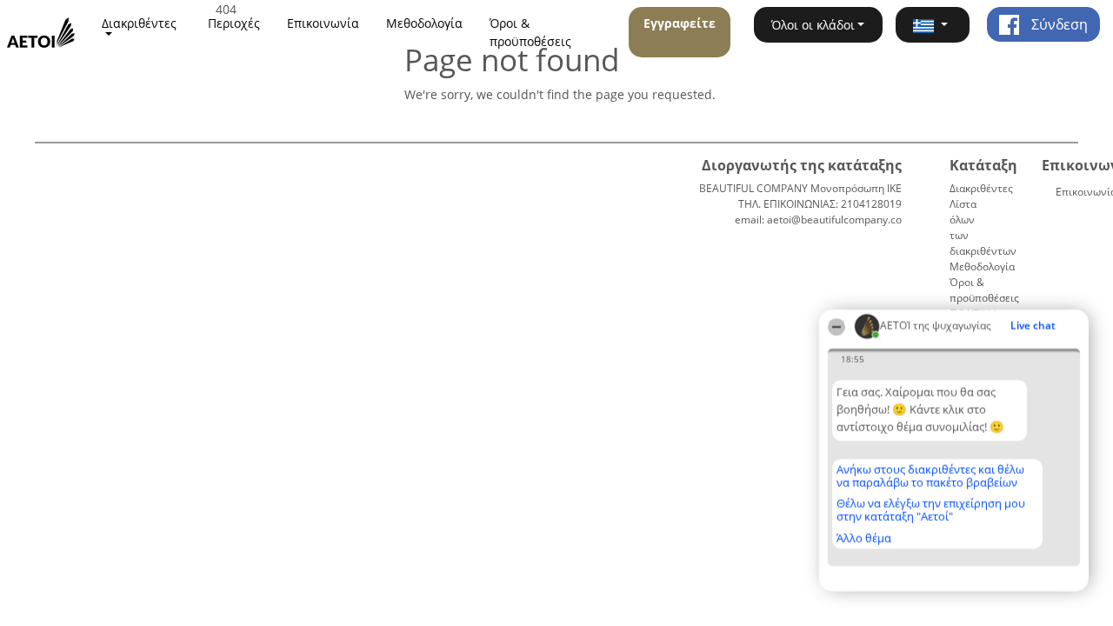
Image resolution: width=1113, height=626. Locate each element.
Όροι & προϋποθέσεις (530, 32)
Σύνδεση (1058, 24)
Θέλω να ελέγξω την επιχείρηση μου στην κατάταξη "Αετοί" (930, 510)
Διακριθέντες (981, 188)
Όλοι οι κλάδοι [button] (813, 25)
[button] (932, 25)
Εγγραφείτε (679, 23)
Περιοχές (234, 23)
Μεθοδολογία (424, 23)
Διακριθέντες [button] (139, 23)
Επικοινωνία (323, 23)
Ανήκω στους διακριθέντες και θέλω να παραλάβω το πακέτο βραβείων (930, 476)
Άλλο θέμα (863, 538)
